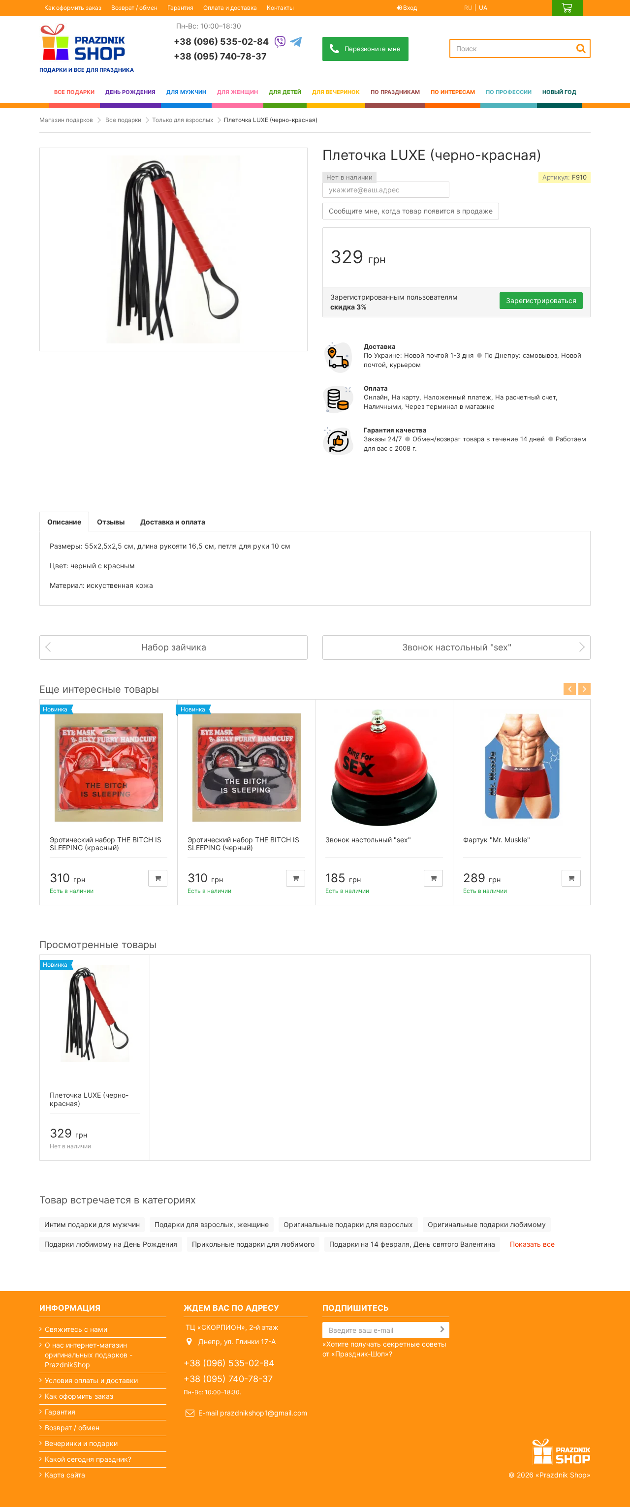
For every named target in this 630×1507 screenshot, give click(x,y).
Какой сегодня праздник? (88, 1459)
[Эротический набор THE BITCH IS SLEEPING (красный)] (108, 768)
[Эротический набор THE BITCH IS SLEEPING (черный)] (246, 768)
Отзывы (111, 522)
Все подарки (123, 119)
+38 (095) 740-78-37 (220, 56)
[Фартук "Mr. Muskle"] (522, 768)
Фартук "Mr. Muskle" (496, 839)
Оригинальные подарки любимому (487, 1224)
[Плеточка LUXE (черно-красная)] (95, 1013)
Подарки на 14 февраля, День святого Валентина (412, 1244)
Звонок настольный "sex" (368, 839)
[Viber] (280, 42)
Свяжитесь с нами (76, 1329)
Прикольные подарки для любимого (253, 1244)
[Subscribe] (442, 1329)
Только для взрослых (182, 119)
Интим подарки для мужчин (92, 1224)
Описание (64, 522)
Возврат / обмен (134, 7)
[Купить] (157, 878)
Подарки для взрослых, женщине (212, 1224)
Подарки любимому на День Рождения (110, 1244)
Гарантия (180, 7)
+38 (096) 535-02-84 (221, 41)
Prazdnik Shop (563, 1475)
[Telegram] (296, 42)
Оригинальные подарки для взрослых (348, 1224)
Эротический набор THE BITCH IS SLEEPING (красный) (105, 843)
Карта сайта (65, 1475)
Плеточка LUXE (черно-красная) (89, 1099)
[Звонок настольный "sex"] (384, 768)
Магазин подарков (66, 119)
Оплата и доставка (230, 7)
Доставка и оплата (172, 522)
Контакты (280, 7)
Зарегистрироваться (541, 300)
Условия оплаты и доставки (91, 1380)
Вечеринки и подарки (81, 1443)
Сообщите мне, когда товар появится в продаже (411, 211)
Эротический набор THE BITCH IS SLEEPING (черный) (243, 843)
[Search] (581, 48)
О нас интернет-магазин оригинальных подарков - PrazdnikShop (88, 1355)
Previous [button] (570, 689)
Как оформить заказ (72, 7)
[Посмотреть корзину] (567, 8)
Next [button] (584, 689)
